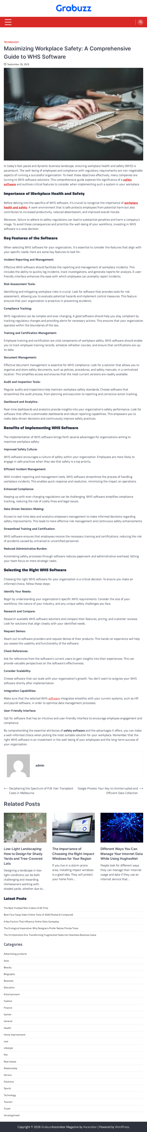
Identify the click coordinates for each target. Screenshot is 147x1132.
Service (8, 1075)
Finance (8, 1008)
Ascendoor (90, 1127)
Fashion (8, 1001)
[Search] (140, 22)
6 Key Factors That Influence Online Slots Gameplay (31, 921)
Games (7, 1014)
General (8, 1021)
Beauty (7, 967)
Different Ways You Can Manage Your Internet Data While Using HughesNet (121, 854)
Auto (6, 961)
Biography (9, 974)
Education (9, 987)
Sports (7, 1088)
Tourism (8, 1102)
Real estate (10, 1061)
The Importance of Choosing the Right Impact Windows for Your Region (73, 854)
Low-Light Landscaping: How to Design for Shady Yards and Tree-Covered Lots (23, 856)
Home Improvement (14, 1034)
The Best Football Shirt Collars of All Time (26, 908)
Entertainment (12, 994)
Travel (7, 1108)
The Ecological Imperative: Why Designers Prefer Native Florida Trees (41, 928)
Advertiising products (15, 954)
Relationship (10, 1068)
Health (7, 1028)
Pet (6, 1055)
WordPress (122, 1127)
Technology (11, 42)
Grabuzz (46, 1127)
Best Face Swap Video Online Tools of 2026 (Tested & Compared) (38, 914)
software (54, 698)
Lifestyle (8, 1048)
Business (8, 981)
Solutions (9, 1081)
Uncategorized (12, 1115)
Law (6, 1041)
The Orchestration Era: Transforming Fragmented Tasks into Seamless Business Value (50, 935)
